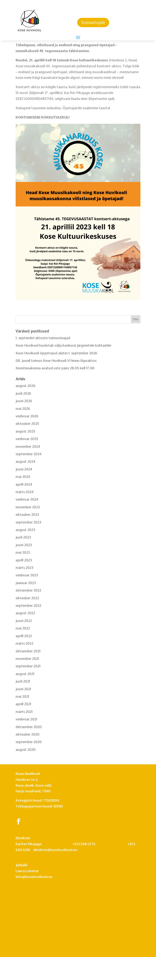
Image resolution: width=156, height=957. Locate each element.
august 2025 (25, 431)
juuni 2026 (24, 400)
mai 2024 (23, 476)
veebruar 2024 (27, 499)
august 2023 (25, 529)
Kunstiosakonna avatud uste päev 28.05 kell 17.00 (55, 368)
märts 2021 (24, 711)
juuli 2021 (23, 681)
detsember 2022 (28, 590)
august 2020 (26, 749)
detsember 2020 (29, 726)
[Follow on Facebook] (18, 821)
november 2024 (28, 446)
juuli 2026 (23, 393)
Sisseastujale (93, 22)
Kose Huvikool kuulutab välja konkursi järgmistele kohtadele (63, 345)
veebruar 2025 (27, 438)
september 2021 (28, 666)
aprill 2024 (24, 484)
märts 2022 (24, 643)
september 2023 (28, 522)
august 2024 (25, 461)
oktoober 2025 (27, 423)
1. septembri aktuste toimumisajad (43, 337)
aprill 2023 (24, 560)
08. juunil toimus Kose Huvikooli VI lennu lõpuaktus (56, 360)
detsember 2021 (28, 651)
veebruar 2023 (27, 575)
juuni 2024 (24, 469)
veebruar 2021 (26, 719)
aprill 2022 (24, 635)
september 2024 (28, 454)
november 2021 (27, 658)
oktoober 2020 (27, 734)
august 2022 (25, 613)
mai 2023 (23, 552)
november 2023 (28, 507)
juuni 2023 (24, 545)
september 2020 (29, 741)
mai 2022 (23, 628)
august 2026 (26, 385)
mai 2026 (23, 408)
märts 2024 (25, 491)
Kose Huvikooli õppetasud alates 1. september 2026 (56, 353)
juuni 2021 (23, 689)
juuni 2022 (24, 620)
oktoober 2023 (27, 514)
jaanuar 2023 (26, 582)
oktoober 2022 (27, 598)
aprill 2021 (23, 704)
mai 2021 (22, 696)
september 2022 (28, 605)
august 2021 (25, 673)
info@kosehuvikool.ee (34, 855)
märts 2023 (24, 567)
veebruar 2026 (27, 416)
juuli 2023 (23, 537)
